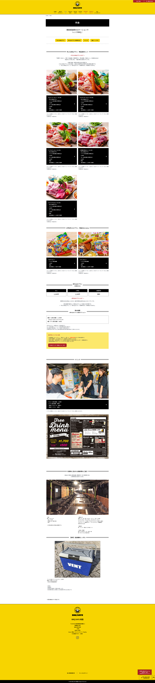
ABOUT (60, 12)
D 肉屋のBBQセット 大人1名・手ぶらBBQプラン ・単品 (87, 156)
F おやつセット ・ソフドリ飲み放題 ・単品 (54, 263)
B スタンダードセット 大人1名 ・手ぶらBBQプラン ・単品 (87, 104)
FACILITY (70, 12)
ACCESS (80, 12)
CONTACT (91, 12)
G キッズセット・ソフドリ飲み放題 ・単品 (87, 263)
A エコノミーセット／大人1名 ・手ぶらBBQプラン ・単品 (55, 104)
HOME (55, 12)
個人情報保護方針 (71, 673)
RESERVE (86, 12)
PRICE (65, 12)
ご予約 (139, 1)
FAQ (97, 12)
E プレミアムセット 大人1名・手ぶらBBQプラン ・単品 (55, 209)
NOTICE (75, 12)
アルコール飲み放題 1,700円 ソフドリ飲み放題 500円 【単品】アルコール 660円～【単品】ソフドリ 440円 (54, 404)
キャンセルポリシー (83, 673)
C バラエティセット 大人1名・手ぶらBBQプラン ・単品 (55, 156)
